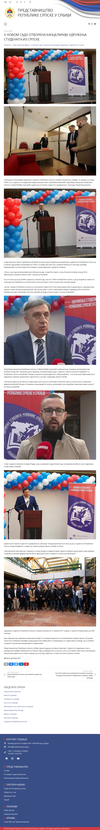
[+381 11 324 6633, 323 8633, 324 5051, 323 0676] (6, 752)
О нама (6, 770)
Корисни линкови (10, 814)
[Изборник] (5, 24)
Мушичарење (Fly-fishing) (13, 710)
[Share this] (11, 664)
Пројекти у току (10, 792)
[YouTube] (95, 24)
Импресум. (66, 828)
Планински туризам (11, 699)
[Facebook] (89, 24)
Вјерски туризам (10, 714)
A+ (17, 2)
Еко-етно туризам (11, 703)
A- (25, 2)
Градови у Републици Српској (15, 721)
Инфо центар (9, 810)
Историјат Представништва (15, 774)
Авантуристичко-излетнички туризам (18, 706)
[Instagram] (92, 24)
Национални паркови (12, 691)
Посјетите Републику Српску (15, 788)
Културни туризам (11, 718)
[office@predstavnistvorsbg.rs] (6, 747)
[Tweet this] (16, 664)
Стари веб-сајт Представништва (16, 822)
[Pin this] (26, 664)
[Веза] (10, 13)
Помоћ (6, 800)
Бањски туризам (10, 695)
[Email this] (6, 664)
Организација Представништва (16, 778)
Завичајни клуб (10, 796)
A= (21, 2)
